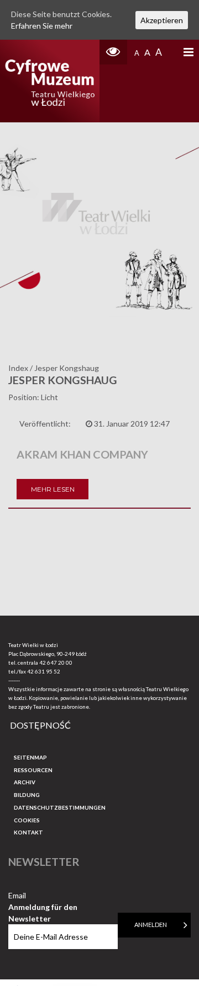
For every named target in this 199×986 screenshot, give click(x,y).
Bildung (27, 794)
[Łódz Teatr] (50, 81)
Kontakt (28, 832)
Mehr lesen (53, 489)
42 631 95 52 (43, 671)
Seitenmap (30, 757)
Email (42, 896)
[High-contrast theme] (113, 52)
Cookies (27, 820)
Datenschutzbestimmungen (60, 807)
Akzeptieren (161, 20)
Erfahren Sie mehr (41, 25)
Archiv (24, 782)
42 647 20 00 (55, 662)
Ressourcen (33, 770)
